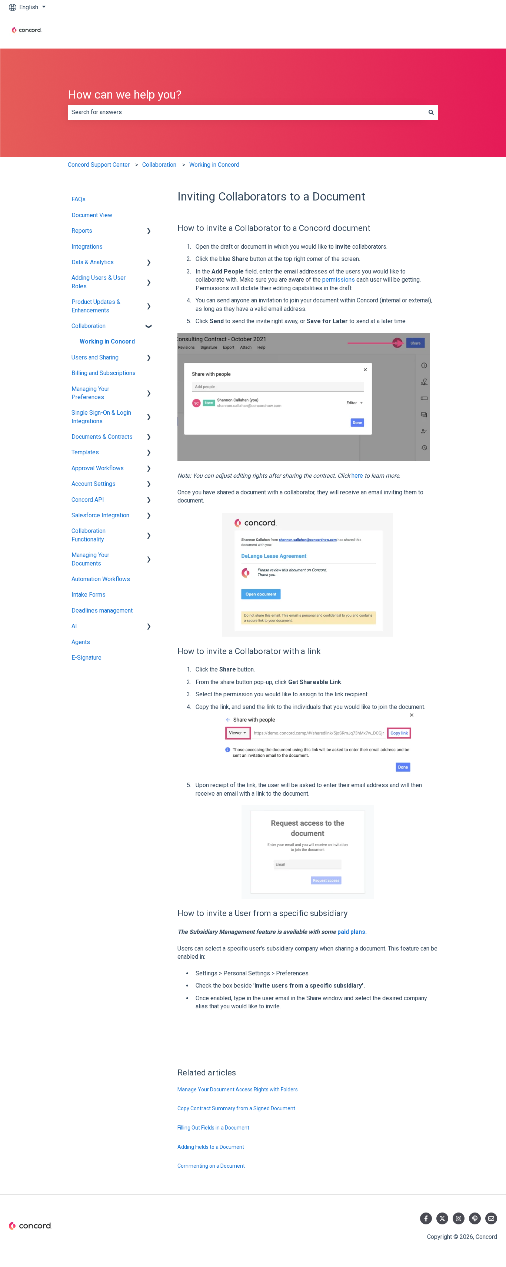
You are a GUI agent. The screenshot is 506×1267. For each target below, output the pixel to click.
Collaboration (159, 164)
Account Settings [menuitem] (93, 483)
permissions (338, 279)
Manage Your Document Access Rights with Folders (237, 1089)
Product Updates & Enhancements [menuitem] (95, 306)
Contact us (476, 31)
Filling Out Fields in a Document (213, 1128)
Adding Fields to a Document (210, 1147)
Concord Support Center (99, 164)
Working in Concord (214, 164)
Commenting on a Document (211, 1166)
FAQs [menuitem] (78, 199)
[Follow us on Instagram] (459, 1218)
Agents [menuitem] (80, 642)
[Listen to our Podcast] (475, 1218)
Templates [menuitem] (85, 452)
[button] (149, 231)
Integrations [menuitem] (87, 246)
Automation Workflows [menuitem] (100, 579)
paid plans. (352, 931)
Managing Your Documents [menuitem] (90, 559)
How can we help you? (125, 94)
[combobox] (246, 112)
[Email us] (491, 1218)
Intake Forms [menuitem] (88, 594)
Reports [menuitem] (81, 230)
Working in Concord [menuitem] (107, 341)
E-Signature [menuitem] (86, 657)
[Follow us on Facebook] (426, 1218)
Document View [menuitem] (91, 215)
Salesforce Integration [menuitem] (100, 515)
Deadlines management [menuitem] (102, 610)
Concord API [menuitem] (87, 499)
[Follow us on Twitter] (442, 1218)
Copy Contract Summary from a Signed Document (236, 1108)
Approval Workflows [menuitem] (97, 468)
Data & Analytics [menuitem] (92, 262)
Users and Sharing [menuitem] (95, 357)
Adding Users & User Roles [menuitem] (98, 281)
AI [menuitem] (74, 626)
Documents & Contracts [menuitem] (102, 436)
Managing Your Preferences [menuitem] (90, 393)
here (357, 475)
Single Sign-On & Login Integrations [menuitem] (101, 416)
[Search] (431, 112)
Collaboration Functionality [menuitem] (88, 535)
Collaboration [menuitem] (88, 325)
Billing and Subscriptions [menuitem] (103, 373)
